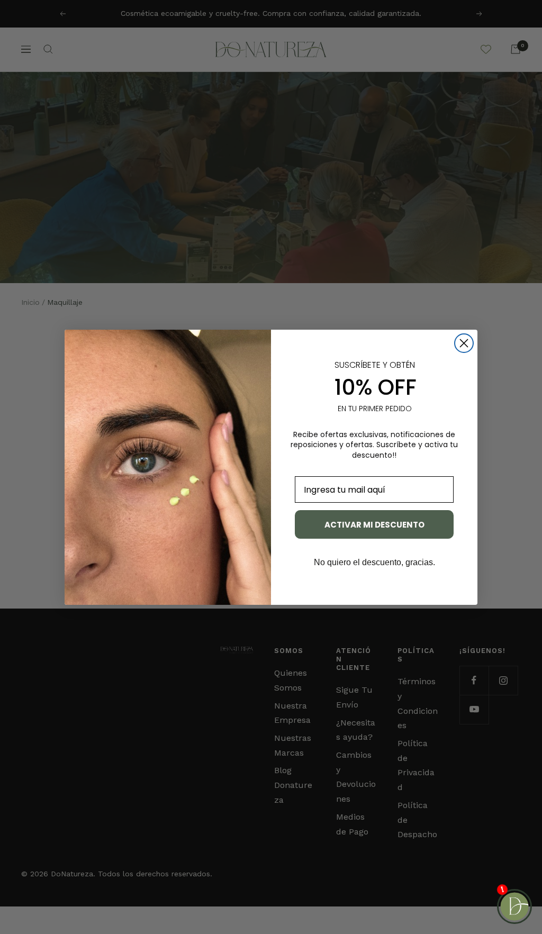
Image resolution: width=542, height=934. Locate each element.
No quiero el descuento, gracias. (374, 562)
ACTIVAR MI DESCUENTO (374, 524)
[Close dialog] (464, 343)
